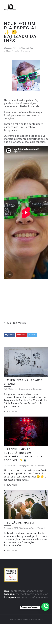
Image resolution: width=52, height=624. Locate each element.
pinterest (22, 334)
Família (16, 51)
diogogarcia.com (27, 48)
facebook (10, 334)
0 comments (25, 51)
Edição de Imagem (20, 522)
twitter (33, 334)
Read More (12, 411)
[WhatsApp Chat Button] (45, 607)
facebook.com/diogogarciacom (34, 594)
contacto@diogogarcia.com (27, 591)
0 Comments (37, 389)
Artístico (8, 51)
